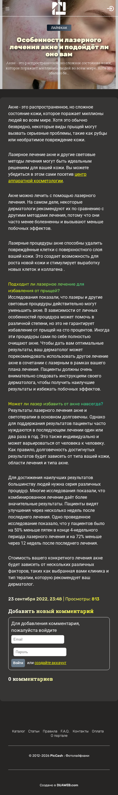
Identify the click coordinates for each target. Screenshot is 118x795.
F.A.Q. (65, 731)
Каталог (18, 731)
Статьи (34, 731)
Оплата (98, 731)
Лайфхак (59, 28)
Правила (50, 731)
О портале (59, 736)
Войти (18, 663)
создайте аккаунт (50, 663)
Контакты (81, 731)
